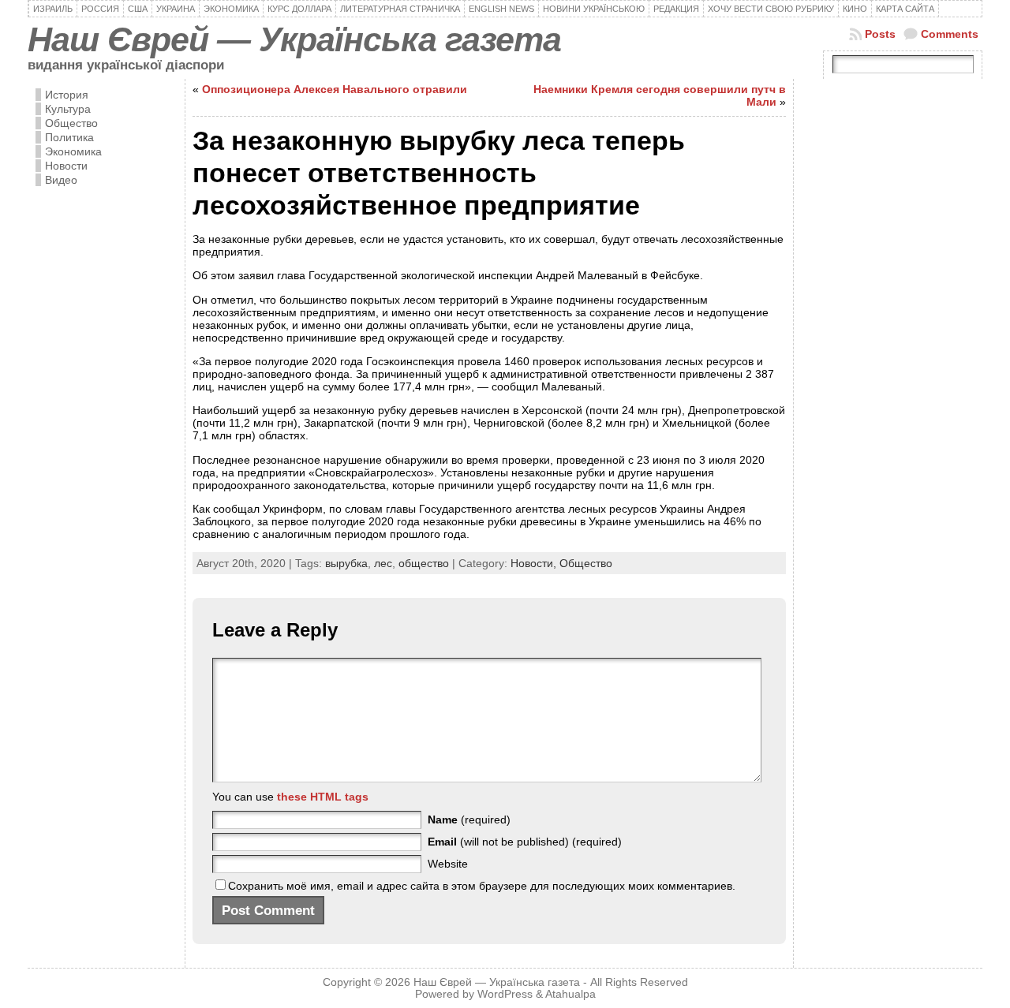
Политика (69, 137)
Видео (61, 180)
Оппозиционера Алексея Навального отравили (334, 89)
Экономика (73, 151)
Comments (949, 34)
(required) (469, 819)
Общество (71, 123)
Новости (66, 165)
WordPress (505, 994)
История (66, 94)
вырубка (346, 563)
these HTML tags (322, 796)
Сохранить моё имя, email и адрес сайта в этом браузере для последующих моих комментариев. (481, 885)
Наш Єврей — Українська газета (294, 39)
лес (383, 563)
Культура (68, 109)
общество (423, 563)
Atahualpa (570, 994)
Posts (880, 34)
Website (448, 863)
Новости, (535, 563)
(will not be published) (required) (525, 841)
